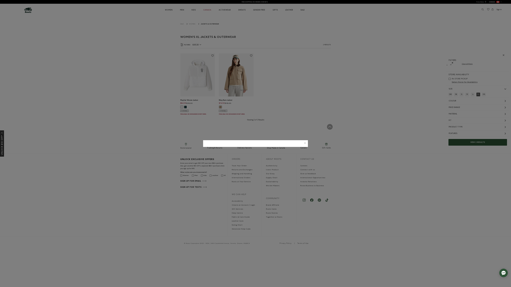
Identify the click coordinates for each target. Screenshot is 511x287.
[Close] (305, 143)
